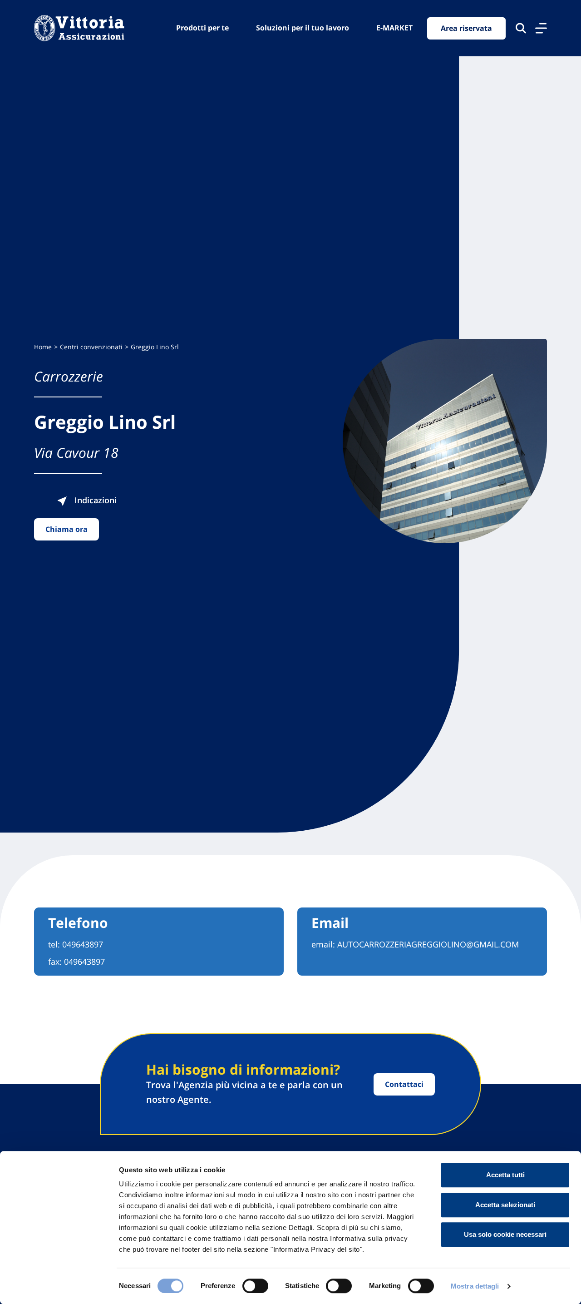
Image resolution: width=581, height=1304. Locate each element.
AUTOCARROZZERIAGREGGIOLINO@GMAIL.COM (428, 944)
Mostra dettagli (475, 1286)
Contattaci (404, 1084)
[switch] (255, 1286)
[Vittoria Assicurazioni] (79, 28)
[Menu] (541, 28)
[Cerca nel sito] (521, 28)
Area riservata (466, 28)
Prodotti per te (202, 28)
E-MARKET (394, 28)
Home (43, 346)
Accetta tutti (505, 1175)
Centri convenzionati (91, 346)
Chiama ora (66, 529)
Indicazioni (94, 500)
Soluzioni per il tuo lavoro (302, 28)
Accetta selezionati (505, 1205)
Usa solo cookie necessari (505, 1234)
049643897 (82, 944)
